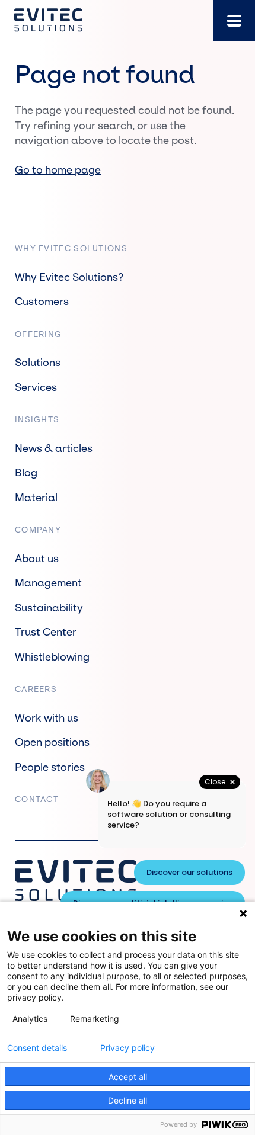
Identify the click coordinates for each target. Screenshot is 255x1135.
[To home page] (48, 20)
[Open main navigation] (234, 20)
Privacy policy (127, 1048)
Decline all (127, 1100)
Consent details (37, 1048)
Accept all (128, 1077)
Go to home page (58, 170)
